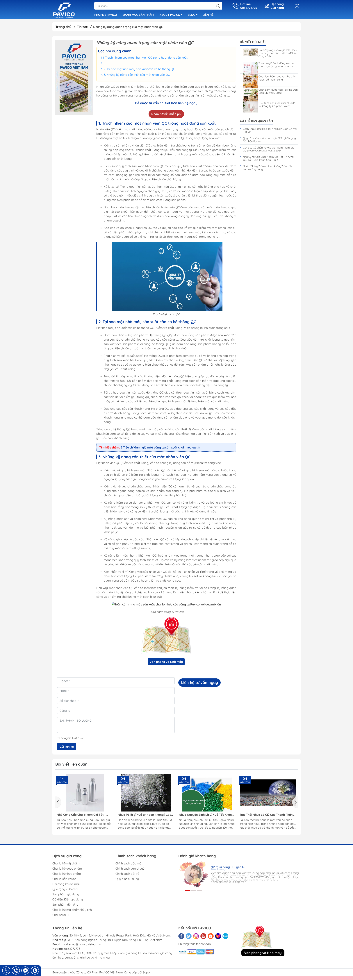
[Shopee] (211, 936)
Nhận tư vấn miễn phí (166, 114)
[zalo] (225, 936)
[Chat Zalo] (35, 970)
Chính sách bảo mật (128, 863)
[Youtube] (203, 936)
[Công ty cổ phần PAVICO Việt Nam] (63, 10)
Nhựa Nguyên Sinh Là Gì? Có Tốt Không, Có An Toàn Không (206, 814)
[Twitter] (189, 936)
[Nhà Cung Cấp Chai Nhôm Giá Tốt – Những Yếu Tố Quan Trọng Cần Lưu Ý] (85, 792)
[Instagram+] (196, 936)
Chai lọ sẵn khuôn (64, 879)
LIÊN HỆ (208, 15)
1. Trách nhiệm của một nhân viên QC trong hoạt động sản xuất (145, 57)
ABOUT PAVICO (170, 15)
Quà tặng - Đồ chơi (65, 889)
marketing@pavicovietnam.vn (82, 944)
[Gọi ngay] (6, 970)
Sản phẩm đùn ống (65, 904)
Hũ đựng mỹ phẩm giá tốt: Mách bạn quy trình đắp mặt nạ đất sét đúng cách (277, 53)
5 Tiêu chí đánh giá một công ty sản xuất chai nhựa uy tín (160, 447)
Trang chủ (63, 27)
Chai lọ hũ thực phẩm (66, 873)
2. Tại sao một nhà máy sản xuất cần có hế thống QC (139, 69)
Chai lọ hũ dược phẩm (67, 868)
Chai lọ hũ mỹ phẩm (66, 863)
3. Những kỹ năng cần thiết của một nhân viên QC (137, 74)
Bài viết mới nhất (253, 42)
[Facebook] (181, 936)
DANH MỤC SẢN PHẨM (138, 15)
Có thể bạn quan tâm (256, 121)
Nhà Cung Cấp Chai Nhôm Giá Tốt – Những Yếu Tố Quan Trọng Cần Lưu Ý (268, 158)
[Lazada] (218, 936)
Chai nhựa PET (62, 915)
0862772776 (72, 948)
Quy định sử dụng (127, 879)
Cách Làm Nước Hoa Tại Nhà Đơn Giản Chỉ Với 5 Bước (278, 91)
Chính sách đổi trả (127, 873)
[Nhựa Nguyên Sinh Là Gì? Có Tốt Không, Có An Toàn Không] (207, 792)
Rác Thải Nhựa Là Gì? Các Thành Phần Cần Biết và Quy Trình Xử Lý (266, 814)
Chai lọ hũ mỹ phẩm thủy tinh (72, 909)
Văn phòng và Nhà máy (166, 662)
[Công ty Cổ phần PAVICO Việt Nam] (74, 77)
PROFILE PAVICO (105, 15)
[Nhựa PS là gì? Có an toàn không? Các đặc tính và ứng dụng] (146, 792)
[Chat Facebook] (25, 970)
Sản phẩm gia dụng (65, 894)
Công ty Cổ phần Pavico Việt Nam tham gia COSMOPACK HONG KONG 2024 (268, 149)
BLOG (191, 15)
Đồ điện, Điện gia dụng (67, 899)
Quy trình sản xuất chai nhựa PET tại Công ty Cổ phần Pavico (278, 104)
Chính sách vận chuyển (130, 868)
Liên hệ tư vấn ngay (199, 682)
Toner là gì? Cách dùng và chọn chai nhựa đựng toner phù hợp (276, 65)
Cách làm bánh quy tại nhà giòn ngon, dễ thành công (277, 78)
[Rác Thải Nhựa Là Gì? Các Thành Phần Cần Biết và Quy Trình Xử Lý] (268, 792)
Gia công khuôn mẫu (66, 884)
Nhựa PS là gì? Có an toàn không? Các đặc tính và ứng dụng (268, 168)
